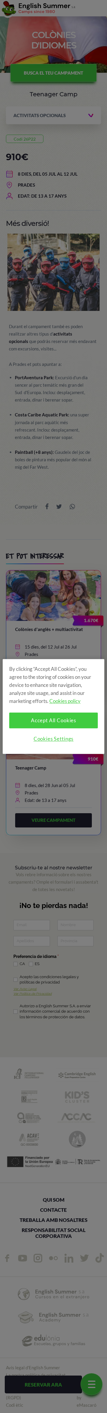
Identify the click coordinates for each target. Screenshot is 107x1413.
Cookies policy (65, 701)
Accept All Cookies (53, 720)
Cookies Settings (54, 739)
